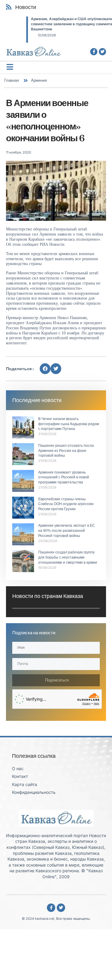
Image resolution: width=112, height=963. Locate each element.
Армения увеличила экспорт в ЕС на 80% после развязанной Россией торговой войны (66, 530)
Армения (39, 80)
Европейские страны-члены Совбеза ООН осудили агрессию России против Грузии (65, 504)
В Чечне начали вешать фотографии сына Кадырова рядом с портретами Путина (68, 424)
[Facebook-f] (93, 51)
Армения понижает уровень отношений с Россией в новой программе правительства (63, 477)
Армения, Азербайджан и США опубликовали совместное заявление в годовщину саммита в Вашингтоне (52, 24)
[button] (45, 368)
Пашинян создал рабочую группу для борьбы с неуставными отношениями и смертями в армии (67, 557)
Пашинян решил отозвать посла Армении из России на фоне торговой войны (66, 450)
